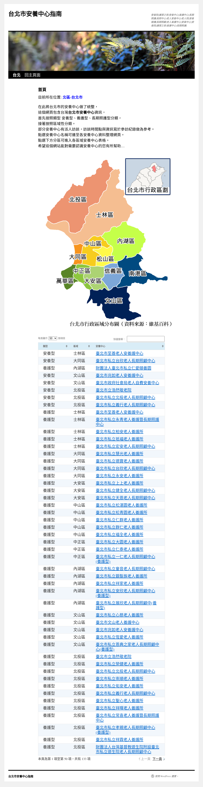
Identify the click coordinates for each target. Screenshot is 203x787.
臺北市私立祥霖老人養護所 (119, 739)
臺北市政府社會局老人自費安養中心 (127, 382)
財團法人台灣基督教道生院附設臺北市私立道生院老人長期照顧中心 (127, 749)
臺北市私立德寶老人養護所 (119, 461)
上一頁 (145, 759)
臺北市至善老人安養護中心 (119, 353)
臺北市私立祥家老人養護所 (119, 583)
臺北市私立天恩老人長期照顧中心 (125, 497)
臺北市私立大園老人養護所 (119, 542)
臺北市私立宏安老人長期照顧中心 (125, 446)
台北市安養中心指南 (35, 13)
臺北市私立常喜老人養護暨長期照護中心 (127, 718)
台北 (17, 75)
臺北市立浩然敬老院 (113, 390)
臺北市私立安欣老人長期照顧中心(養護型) (125, 593)
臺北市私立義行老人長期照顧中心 (125, 405)
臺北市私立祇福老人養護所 (119, 439)
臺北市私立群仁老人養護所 (119, 527)
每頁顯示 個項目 (51, 338)
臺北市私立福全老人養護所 (119, 534)
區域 (75, 346)
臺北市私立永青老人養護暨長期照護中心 (127, 422)
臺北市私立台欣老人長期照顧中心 (125, 360)
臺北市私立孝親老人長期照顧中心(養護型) (125, 730)
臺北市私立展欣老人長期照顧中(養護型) (126, 605)
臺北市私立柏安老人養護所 (119, 431)
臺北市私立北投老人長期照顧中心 (125, 397)
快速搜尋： (119, 339)
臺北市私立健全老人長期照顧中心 (125, 490)
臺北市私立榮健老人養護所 (119, 664)
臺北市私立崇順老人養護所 (119, 678)
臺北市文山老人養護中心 (117, 622)
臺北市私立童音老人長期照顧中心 (125, 568)
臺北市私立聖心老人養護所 (119, 700)
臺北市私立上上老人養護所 (119, 483)
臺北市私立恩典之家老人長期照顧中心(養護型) (127, 647)
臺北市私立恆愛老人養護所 (119, 637)
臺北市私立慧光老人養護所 (119, 453)
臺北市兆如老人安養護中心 (119, 375)
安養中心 (100, 346)
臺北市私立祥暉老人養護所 (119, 708)
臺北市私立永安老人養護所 (119, 475)
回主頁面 (32, 75)
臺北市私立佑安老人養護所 (119, 686)
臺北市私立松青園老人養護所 (121, 512)
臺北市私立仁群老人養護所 (119, 520)
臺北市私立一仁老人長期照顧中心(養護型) (125, 559)
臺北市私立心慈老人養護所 (119, 615)
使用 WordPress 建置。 (167, 776)
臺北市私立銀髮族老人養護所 (121, 576)
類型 (45, 346)
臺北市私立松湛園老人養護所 (121, 505)
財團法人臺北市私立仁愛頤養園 (123, 368)
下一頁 (157, 759)
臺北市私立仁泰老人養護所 (119, 549)
